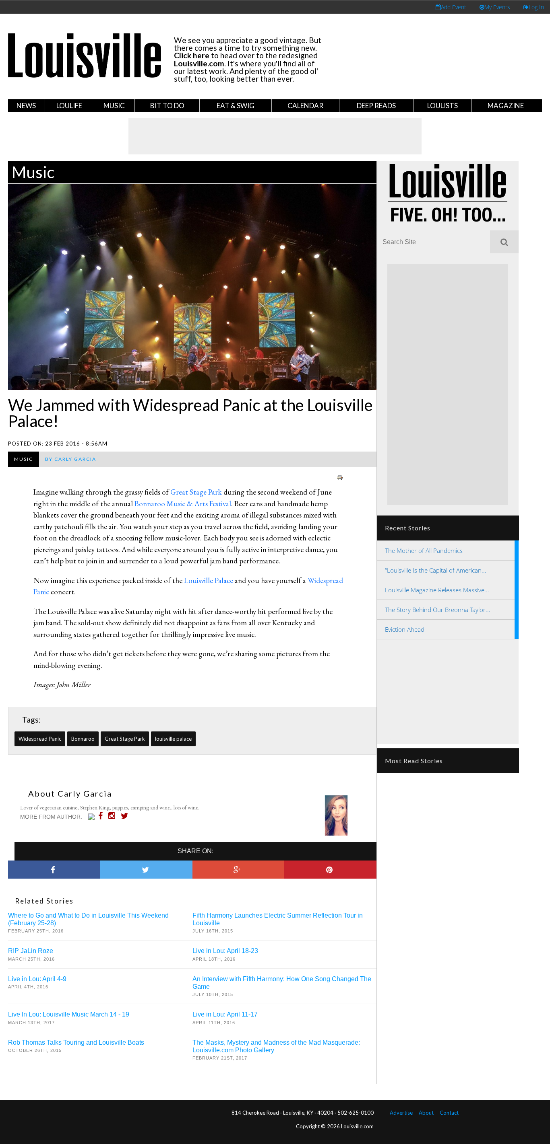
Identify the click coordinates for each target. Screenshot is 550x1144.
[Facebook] (102, 816)
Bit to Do (167, 105)
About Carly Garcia (70, 793)
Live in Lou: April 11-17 (225, 1014)
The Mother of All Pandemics (424, 550)
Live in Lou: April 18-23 (225, 950)
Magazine (506, 105)
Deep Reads (376, 105)
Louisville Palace (208, 580)
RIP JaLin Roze (30, 950)
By (70, 459)
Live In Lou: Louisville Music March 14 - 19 (68, 1014)
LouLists (442, 105)
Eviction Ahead (404, 629)
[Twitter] (126, 816)
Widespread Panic (40, 738)
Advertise (401, 1112)
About (426, 1112)
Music (114, 105)
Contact (449, 1112)
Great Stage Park (196, 492)
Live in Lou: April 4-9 (37, 979)
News (26, 105)
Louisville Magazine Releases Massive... (437, 590)
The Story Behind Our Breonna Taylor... (437, 610)
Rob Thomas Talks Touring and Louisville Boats (76, 1042)
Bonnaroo (83, 738)
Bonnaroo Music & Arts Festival (182, 504)
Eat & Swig (235, 105)
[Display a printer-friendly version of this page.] (340, 477)
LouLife (69, 105)
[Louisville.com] (92, 816)
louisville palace (173, 738)
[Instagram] (113, 816)
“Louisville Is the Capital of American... (435, 570)
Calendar (305, 105)
